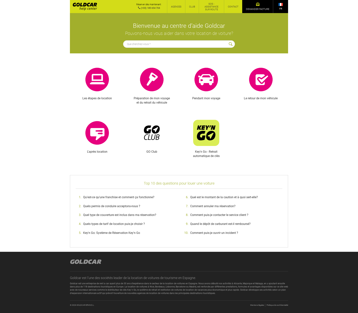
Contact (233, 6)
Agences (176, 6)
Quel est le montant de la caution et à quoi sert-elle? (224, 197)
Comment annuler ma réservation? (212, 206)
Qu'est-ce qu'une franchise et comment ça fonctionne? (118, 197)
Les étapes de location (97, 98)
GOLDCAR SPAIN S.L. (85, 305)
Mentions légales (257, 305)
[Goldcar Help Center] (83, 6)
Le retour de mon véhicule (261, 98)
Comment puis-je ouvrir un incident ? (214, 233)
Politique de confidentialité (277, 305)
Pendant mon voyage (206, 98)
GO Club (151, 151)
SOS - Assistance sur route (211, 6)
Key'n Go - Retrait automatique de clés (206, 154)
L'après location (97, 151)
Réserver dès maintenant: (148, 4)
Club (192, 6)
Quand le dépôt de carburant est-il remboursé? (220, 224)
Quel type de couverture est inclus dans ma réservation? (119, 215)
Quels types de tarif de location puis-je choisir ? (114, 224)
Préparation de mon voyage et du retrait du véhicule (152, 100)
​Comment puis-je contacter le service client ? (219, 215)
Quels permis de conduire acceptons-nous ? (111, 206)
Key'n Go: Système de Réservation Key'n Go (111, 233)
